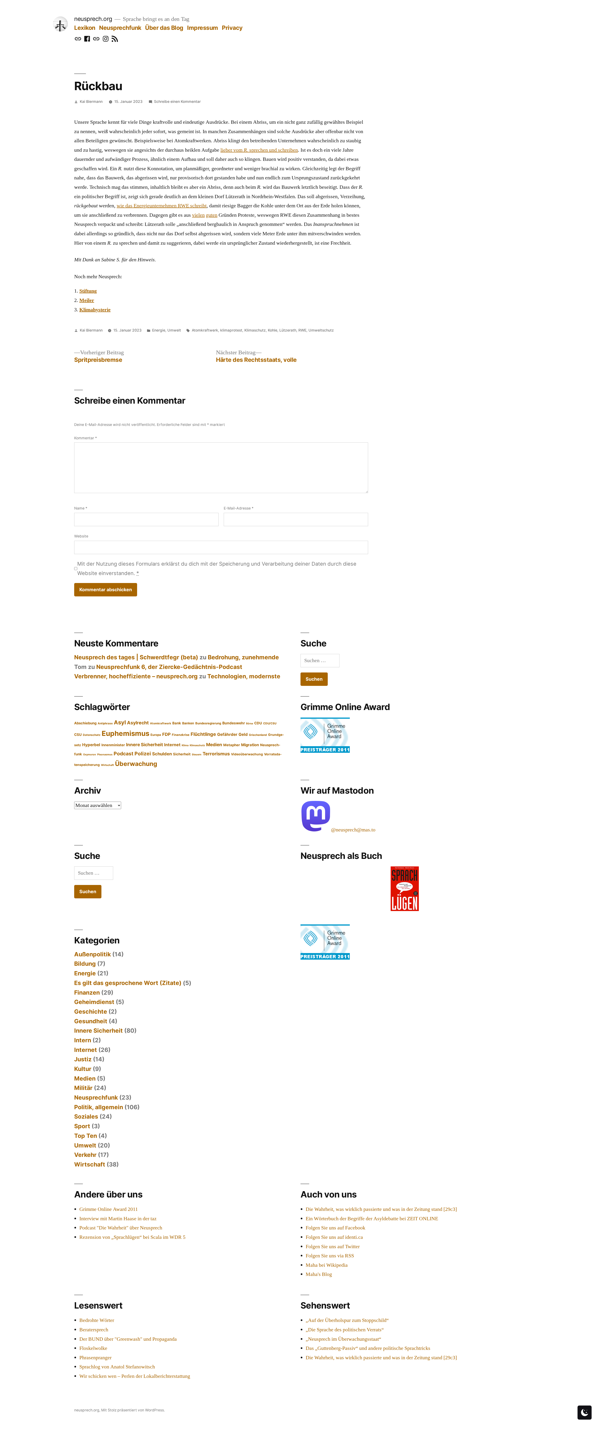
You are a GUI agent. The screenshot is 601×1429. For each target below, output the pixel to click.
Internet (172, 744)
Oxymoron (89, 754)
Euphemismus (125, 733)
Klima (185, 745)
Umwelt (174, 330)
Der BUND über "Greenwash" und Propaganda (128, 1339)
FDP (166, 734)
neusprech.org (93, 18)
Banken (188, 723)
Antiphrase (105, 723)
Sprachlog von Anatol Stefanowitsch (117, 1366)
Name (80, 508)
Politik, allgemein (98, 1107)
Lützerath (287, 330)
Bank (176, 723)
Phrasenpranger (95, 1357)
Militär (83, 1087)
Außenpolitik (92, 954)
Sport (82, 1126)
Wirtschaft (107, 765)
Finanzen (87, 992)
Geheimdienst (94, 1001)
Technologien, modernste (243, 676)
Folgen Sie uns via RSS (330, 1255)
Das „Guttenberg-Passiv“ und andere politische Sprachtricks (368, 1348)
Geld (243, 734)
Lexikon (84, 27)
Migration (250, 744)
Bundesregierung (208, 723)
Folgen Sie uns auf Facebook (335, 1227)
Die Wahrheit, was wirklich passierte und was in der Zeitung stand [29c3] (381, 1209)
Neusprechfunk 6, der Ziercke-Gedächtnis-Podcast (169, 666)
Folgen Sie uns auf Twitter (333, 1246)
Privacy (232, 27)
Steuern (196, 754)
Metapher (231, 745)
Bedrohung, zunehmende (243, 657)
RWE (302, 330)
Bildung (85, 963)
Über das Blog (164, 27)
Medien (214, 744)
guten (211, 215)
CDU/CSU (270, 723)
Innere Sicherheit (144, 744)
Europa (155, 735)
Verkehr (85, 1154)
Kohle (272, 330)
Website (81, 536)
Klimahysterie (95, 309)
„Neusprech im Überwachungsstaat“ (343, 1339)
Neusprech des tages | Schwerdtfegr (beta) (136, 657)
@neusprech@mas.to (353, 830)
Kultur (82, 1068)
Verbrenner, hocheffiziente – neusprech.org (136, 676)
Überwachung (136, 763)
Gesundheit (90, 1021)
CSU (78, 735)
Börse (249, 723)
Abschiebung (85, 723)
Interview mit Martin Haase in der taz (118, 1218)
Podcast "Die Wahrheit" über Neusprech (120, 1227)
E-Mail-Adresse (239, 508)
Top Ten (85, 1135)
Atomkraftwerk (205, 330)
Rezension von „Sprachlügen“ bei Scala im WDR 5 (132, 1237)
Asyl (120, 722)
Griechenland (258, 735)
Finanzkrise (180, 735)
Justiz (83, 1059)
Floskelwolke (93, 1348)
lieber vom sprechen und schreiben (259, 150)
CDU (258, 723)
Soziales (86, 1116)
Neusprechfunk (120, 27)
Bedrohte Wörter (96, 1320)
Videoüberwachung (247, 754)
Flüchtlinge (203, 734)
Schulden (162, 753)
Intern (82, 1040)
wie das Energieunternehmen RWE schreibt (162, 205)
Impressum (202, 27)
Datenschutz (91, 735)
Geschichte (90, 1011)
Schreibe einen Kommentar (177, 101)
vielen (198, 215)
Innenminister (113, 745)
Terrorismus (216, 754)
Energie (158, 330)
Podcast (123, 754)
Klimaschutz (255, 330)
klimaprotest (231, 330)
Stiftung (88, 291)
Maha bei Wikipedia (327, 1265)
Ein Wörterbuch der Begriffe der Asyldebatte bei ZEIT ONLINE (372, 1218)
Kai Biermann (91, 101)
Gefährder (227, 734)
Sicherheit (182, 754)
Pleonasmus (104, 754)
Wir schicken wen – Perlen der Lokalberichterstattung (134, 1376)
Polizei (143, 754)
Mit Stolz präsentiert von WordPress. (133, 1410)
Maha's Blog (319, 1274)
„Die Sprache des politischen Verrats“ (345, 1329)
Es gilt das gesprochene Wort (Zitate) (127, 982)
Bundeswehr (233, 723)
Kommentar (85, 438)
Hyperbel (91, 744)
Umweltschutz (321, 330)
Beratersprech (93, 1329)
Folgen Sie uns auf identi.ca (334, 1237)
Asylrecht (138, 723)
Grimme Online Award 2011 (108, 1209)
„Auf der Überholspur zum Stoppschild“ (347, 1320)
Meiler (86, 300)
